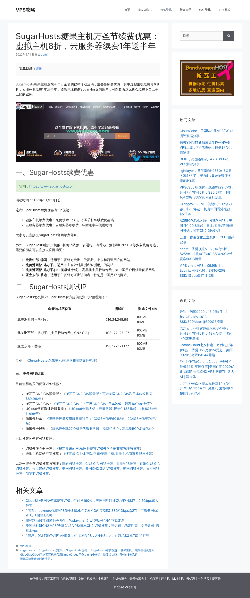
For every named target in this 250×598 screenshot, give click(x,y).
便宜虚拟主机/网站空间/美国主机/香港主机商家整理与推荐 (108, 454)
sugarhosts (27, 550)
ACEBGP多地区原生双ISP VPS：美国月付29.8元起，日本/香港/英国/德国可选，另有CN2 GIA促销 (206, 226)
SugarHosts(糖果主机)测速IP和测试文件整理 (62, 360)
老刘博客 (203, 578)
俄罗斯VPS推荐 (37, 474)
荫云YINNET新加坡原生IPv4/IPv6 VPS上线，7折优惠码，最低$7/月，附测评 (206, 147)
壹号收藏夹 (136, 578)
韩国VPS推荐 (133, 468)
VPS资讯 (166, 10)
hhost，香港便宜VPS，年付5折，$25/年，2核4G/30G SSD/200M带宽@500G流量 (206, 254)
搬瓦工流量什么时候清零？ (36, 558)
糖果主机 (40, 84)
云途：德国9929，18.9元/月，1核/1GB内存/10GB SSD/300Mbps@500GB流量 (203, 317)
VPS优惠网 (68, 578)
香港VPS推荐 (126, 464)
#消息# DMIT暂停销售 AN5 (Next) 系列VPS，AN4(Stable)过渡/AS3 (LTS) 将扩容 (87, 536)
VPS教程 (224, 10)
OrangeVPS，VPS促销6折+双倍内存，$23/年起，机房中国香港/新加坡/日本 (206, 209)
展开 (39, 68)
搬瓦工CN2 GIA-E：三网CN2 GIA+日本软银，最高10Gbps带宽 (103, 404)
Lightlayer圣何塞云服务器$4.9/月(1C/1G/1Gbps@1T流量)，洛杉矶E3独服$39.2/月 (206, 388)
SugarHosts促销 (76, 550)
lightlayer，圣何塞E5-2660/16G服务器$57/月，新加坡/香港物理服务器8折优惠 (206, 176)
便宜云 (216, 578)
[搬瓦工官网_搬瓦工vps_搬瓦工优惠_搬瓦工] (207, 95)
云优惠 (190, 578)
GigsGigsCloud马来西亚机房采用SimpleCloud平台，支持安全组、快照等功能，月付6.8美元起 (79, 554)
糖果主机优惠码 (144, 550)
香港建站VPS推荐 (45, 468)
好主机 (165, 578)
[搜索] (228, 36)
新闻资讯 (185, 10)
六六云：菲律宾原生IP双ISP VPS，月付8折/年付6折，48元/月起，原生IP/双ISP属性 (206, 333)
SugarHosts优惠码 (50, 550)
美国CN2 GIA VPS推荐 (102, 468)
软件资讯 (205, 10)
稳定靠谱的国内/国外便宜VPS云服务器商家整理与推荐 (99, 449)
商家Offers (145, 10)
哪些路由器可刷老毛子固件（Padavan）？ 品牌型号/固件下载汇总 (75, 521)
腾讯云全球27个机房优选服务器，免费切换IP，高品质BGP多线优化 (102, 429)
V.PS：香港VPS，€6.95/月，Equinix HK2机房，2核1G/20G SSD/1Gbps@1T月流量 (203, 270)
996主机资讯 (87, 578)
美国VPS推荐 (72, 468)
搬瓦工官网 (51, 578)
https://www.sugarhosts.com (52, 186)
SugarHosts (25, 84)
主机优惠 (152, 578)
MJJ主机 (178, 578)
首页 (127, 10)
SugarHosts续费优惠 (61, 172)
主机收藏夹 (119, 578)
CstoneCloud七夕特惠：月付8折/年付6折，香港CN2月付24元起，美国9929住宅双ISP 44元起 (206, 350)
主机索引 (104, 578)
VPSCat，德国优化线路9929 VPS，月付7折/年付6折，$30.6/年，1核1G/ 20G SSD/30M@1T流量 (207, 192)
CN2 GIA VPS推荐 (99, 464)
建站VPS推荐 (72, 464)
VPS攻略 (25, 10)
